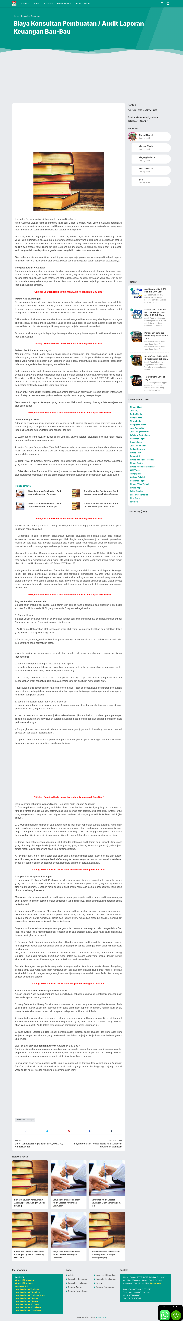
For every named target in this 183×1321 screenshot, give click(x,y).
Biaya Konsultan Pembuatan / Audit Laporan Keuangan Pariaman (45, 492)
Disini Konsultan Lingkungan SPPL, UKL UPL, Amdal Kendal (39, 1145)
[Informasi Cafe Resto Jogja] (14, 3)
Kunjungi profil (144, 138)
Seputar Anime (75, 1287)
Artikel (36, 3)
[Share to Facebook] (25, 1131)
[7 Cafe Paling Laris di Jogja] (137, 380)
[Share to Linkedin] (90, 1131)
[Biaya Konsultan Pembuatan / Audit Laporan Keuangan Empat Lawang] (30, 1178)
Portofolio (48, 3)
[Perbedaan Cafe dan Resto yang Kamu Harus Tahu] (137, 337)
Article (71, 1275)
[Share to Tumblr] (111, 1131)
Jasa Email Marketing (106, 1275)
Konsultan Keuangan (25, 1120)
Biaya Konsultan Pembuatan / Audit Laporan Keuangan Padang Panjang (101, 492)
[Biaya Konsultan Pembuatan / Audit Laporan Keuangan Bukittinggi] (20, 506)
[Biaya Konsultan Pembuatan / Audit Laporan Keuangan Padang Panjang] (76, 493)
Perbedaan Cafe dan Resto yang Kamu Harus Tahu (156, 336)
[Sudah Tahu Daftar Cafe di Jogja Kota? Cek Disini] (137, 360)
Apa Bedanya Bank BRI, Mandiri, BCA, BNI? (155, 290)
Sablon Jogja (155, 1283)
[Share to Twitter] (47, 1131)
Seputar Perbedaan (105, 1287)
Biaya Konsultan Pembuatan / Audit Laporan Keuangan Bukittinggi (45, 505)
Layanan (25, 3)
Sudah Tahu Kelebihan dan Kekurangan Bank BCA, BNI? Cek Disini (155, 312)
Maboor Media (101, 1317)
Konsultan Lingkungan (106, 1279)
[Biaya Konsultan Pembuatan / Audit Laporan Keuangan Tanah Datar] (76, 506)
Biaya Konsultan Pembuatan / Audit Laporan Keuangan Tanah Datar (101, 505)
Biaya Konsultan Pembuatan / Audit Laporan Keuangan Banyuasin (67, 1202)
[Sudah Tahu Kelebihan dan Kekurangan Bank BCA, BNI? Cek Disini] (137, 313)
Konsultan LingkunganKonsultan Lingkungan (78, 1283)
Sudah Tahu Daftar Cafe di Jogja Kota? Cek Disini (156, 357)
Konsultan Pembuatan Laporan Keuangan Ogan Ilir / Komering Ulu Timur (29, 1254)
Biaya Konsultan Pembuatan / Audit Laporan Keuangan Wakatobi (97, 1145)
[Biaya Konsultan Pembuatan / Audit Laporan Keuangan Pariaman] (20, 493)
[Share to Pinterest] (68, 1131)
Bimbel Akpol (63, 3)
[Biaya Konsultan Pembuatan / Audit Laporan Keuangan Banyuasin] (68, 1178)
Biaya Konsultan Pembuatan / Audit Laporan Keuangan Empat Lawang (29, 1202)
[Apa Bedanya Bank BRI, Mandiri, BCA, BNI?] (137, 293)
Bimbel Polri (81, 3)
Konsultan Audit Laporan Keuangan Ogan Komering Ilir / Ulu (106, 1202)
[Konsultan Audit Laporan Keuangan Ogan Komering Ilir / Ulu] (107, 1178)
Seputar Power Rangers (78, 1291)
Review (99, 1283)
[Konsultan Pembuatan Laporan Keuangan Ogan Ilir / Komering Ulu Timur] (30, 1230)
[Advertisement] (91, 79)
